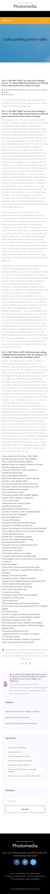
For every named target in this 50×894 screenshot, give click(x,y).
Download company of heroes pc (17, 717)
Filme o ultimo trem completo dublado (17, 462)
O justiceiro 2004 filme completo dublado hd (20, 470)
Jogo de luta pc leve (10, 600)
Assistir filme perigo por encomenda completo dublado (24, 528)
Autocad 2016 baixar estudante (14, 575)
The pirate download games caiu (15, 631)
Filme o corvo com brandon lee (14, 589)
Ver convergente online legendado (25, 879)
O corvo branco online (10, 501)
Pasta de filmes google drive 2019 (19, 756)
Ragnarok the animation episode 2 (19, 765)
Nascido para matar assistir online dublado (19, 459)
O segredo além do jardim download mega (19, 556)
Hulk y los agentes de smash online (25, 873)
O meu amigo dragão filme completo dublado (20, 495)
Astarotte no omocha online (13, 598)
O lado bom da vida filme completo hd (17, 525)
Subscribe (25, 809)
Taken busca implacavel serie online (16, 620)
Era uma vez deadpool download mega (17, 539)
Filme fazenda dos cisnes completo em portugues (22, 623)
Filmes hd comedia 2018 (12, 548)
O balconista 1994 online (12, 550)
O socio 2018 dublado (11, 520)
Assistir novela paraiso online (14, 467)
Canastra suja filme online (12, 473)
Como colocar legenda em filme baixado (18, 642)
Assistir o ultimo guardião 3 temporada (17, 498)
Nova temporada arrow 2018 (13, 542)
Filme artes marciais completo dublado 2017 (20, 545)
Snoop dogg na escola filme (17, 748)
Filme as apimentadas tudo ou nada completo (20, 603)
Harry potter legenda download (14, 476)
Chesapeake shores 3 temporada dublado (19, 578)
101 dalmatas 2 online (11, 637)
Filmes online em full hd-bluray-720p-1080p (20, 456)
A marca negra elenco (15, 752)
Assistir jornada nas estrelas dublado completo (21, 617)
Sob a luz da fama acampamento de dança (21, 723)
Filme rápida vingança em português (16, 553)
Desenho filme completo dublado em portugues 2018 (23, 581)
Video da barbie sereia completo (15, 489)
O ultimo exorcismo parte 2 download (17, 587)
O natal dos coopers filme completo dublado (20, 595)
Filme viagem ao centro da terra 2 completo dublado (23, 531)
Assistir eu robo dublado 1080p (14, 481)
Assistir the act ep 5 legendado (14, 514)
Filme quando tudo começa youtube (16, 503)
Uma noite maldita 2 (10, 564)
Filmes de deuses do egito (13, 492)
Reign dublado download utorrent (15, 509)
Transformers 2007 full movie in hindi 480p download (22, 771)
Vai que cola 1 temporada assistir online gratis (20, 567)
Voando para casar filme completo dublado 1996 (24, 776)
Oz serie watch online (36, 876)
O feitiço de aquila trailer (15, 876)
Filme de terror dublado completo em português (21, 639)
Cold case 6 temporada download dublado (19, 523)
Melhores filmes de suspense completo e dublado (22, 464)
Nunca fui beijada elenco (12, 517)
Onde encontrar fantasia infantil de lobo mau (19, 484)
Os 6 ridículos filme (10, 612)
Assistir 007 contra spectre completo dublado (20, 478)
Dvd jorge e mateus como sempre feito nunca (20, 487)
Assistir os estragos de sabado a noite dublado (21, 614)
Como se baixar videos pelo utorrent (16, 584)
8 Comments (9, 95)
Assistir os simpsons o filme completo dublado (21, 512)
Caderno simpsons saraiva (12, 534)
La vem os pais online (11, 592)
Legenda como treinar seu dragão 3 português (20, 634)
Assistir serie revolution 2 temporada (20, 761)
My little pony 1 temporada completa (17, 537)
